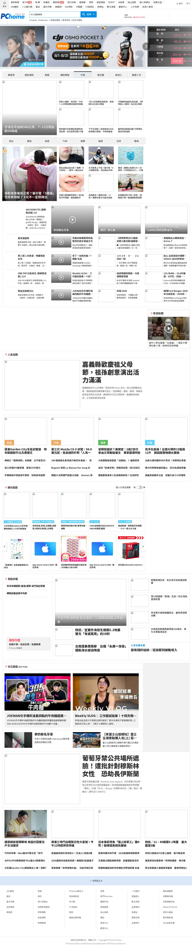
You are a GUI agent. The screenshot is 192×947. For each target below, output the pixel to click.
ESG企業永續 (169, 922)
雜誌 (102, 917)
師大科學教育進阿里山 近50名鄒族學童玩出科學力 (165, 467)
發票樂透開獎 (44, 906)
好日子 (111, 2)
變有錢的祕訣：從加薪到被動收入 (154, 650)
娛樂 (100, 141)
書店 (38, 6)
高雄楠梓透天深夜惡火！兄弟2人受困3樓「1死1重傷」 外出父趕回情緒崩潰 (71, 853)
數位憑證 (111, 6)
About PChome (170, 906)
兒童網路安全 (169, 901)
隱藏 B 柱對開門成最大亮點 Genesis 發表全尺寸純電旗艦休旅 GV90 (71, 475)
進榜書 (82, 2)
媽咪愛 (9, 912)
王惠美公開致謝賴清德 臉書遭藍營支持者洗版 (118, 860)
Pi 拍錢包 (73, 906)
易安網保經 (74, 896)
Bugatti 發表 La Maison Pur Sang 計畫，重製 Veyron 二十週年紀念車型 (70, 467)
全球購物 (10, 906)
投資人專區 (147, 6)
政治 (11, 141)
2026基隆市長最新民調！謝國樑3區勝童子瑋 (72, 860)
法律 (118, 141)
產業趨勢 (104, 906)
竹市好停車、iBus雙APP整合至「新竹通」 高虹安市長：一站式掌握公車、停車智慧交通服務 (25, 853)
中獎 (83, 75)
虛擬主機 (135, 917)
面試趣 (100, 75)
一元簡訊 (135, 891)
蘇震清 (11, 75)
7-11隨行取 (27, 6)
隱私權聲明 (168, 891)
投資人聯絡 (168, 912)
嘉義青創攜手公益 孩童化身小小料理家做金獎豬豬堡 (165, 475)
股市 (40, 896)
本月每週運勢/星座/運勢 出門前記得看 (26, 586)
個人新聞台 (145, 2)
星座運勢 (101, 2)
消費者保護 (168, 896)
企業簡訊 (135, 906)
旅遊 (47, 141)
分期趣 (79, 6)
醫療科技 (104, 901)
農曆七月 (136, 75)
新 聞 (37, 2)
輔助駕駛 (64, 75)
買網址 (100, 6)
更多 (4, 6)
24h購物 (14, 6)
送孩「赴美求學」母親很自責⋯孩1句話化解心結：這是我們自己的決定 (119, 467)
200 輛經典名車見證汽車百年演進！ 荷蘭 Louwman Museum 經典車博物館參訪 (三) (72, 460)
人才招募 (135, 6)
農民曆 (56, 2)
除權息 (46, 2)
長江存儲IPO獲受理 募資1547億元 (22, 467)
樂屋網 (58, 6)
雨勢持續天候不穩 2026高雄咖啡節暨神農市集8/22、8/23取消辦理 (118, 853)
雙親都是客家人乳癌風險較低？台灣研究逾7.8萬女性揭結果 (118, 475)
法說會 (121, 2)
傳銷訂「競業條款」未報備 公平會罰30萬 (24, 460)
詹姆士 (118, 75)
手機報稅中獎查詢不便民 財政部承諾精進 (24, 475)
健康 (83, 141)
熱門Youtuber (106, 896)
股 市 (24, 2)
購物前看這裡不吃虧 (17, 593)
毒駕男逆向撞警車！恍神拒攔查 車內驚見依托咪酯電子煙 (165, 860)
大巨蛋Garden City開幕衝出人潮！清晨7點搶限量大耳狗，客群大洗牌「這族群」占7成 (25, 868)
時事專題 (42, 912)
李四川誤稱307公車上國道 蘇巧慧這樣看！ (165, 853)
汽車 (65, 141)
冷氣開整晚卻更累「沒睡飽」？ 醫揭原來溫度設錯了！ (118, 460)
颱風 (47, 75)
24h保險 (69, 6)
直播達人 (135, 896)
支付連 (72, 901)
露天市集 (47, 6)
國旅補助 (29, 75)
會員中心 (104, 922)
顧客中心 (123, 6)
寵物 (29, 141)
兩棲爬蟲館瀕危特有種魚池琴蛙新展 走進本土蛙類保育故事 (118, 868)
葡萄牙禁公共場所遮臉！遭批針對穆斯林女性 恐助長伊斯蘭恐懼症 (110, 766)
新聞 (40, 891)
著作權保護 (168, 917)
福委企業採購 (75, 917)
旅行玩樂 (71, 2)
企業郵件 (135, 922)
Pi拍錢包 (90, 6)
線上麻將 (132, 2)
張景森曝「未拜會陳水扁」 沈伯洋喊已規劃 (72, 868)
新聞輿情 (42, 922)
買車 (91, 2)
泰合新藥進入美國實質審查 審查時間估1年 (166, 868)
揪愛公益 (157, 2)
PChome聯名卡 (76, 891)
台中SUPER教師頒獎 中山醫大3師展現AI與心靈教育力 (24, 860)
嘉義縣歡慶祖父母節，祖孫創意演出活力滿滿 (110, 372)
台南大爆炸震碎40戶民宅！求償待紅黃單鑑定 (165, 460)
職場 (136, 141)
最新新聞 (15, 2)
